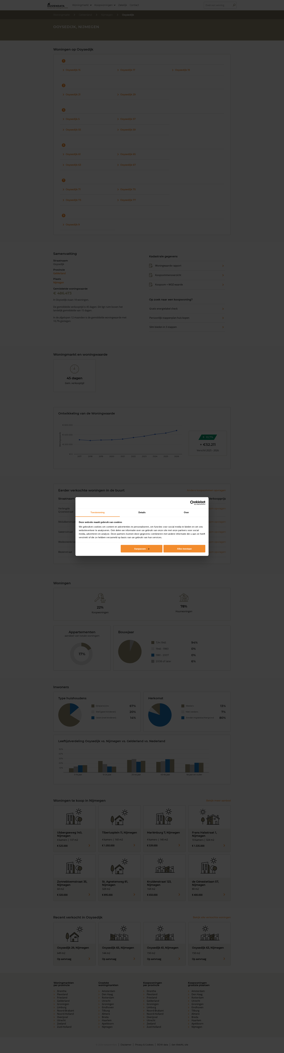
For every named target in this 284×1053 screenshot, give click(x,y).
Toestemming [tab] (98, 512)
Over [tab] (186, 512)
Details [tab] (142, 512)
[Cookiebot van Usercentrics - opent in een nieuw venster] (192, 502)
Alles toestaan (184, 548)
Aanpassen (140, 548)
